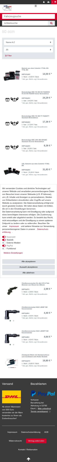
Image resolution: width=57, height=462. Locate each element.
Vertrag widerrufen (36, 441)
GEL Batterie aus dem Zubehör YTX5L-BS (36, 164)
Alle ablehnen (28, 273)
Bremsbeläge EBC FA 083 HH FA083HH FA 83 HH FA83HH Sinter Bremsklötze (36, 93)
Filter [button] (9, 55)
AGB (46, 432)
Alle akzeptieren (29, 261)
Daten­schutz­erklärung (30, 432)
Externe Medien (13, 243)
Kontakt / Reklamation (27, 449)
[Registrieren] (48, 2)
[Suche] (51, 23)
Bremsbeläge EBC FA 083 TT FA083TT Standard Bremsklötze (35, 117)
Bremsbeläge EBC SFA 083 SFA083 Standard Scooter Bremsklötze (34, 140)
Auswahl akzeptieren (29, 267)
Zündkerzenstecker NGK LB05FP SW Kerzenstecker (35, 332)
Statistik (10, 240)
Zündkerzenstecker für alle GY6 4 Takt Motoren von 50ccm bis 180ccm (35, 284)
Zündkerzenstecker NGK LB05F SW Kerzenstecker (34, 308)
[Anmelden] (44, 2)
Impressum (12, 432)
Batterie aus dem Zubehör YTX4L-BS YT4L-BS (35, 69)
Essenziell (11, 237)
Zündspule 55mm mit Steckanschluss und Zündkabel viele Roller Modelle (35, 355)
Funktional (11, 248)
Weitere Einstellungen (13, 253)
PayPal (10, 246)
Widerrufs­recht (15, 441)
